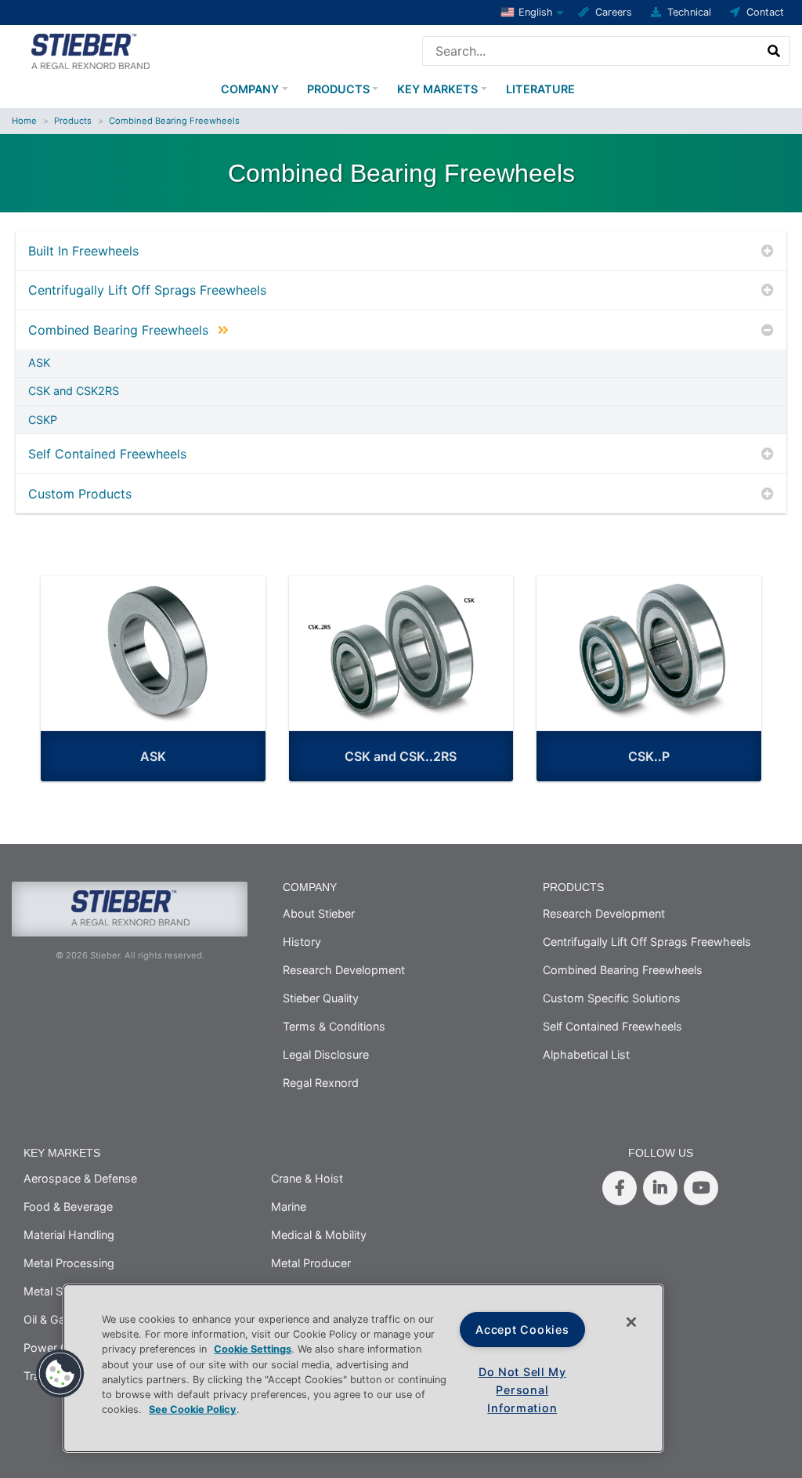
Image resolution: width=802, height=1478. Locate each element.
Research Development (344, 969)
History (302, 941)
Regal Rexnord (321, 1082)
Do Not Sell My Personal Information (522, 1390)
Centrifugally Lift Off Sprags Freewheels (147, 290)
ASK (39, 362)
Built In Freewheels (83, 251)
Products (338, 89)
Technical (689, 12)
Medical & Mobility (319, 1234)
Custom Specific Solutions (612, 998)
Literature (540, 89)
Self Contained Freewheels (107, 454)
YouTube (701, 1188)
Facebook (619, 1188)
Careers (613, 12)
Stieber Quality (321, 998)
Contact (765, 12)
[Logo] (90, 49)
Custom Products (80, 494)
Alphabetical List (586, 1054)
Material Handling (68, 1234)
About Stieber (319, 913)
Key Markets (437, 89)
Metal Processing (68, 1263)
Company (250, 89)
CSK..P (649, 756)
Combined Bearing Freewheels (174, 120)
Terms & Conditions (334, 1026)
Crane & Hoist (307, 1178)
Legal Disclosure (326, 1054)
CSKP (42, 420)
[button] (60, 1374)
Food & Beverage (68, 1206)
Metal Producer (311, 1263)
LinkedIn (660, 1188)
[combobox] (591, 51)
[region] (363, 1368)
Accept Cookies (522, 1329)
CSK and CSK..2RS (401, 756)
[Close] (631, 1322)
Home (24, 120)
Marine (288, 1206)
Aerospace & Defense (80, 1178)
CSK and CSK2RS (73, 391)
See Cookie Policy (193, 1409)
